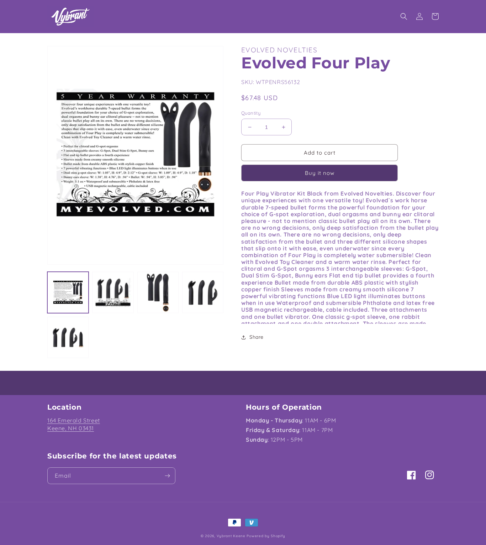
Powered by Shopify (266, 536)
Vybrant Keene (231, 536)
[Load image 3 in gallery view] (158, 292)
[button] (404, 16)
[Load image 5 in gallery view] (68, 337)
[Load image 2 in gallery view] (112, 292)
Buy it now (319, 173)
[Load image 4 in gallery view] (202, 292)
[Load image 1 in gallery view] (68, 292)
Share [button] (256, 337)
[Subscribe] (167, 475)
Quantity (250, 113)
